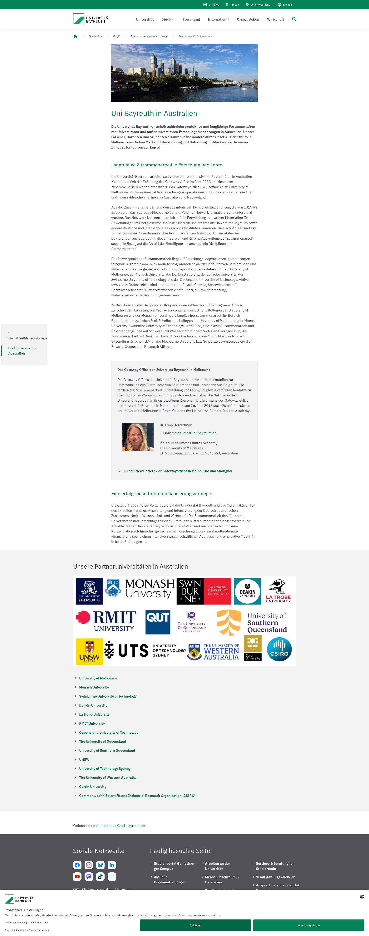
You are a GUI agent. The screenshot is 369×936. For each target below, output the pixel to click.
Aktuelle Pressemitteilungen (170, 879)
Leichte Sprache (260, 4)
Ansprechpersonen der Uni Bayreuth (277, 888)
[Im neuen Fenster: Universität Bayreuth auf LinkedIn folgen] (112, 865)
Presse (235, 4)
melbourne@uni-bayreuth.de (194, 433)
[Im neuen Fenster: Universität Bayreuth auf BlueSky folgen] (100, 865)
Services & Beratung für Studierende (275, 866)
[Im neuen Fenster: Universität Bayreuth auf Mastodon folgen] (89, 876)
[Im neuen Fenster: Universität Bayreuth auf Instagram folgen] (89, 865)
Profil (116, 36)
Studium (168, 19)
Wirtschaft (275, 19)
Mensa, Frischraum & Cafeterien (222, 879)
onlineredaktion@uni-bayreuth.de (119, 825)
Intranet (214, 4)
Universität (145, 19)
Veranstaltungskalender (275, 877)
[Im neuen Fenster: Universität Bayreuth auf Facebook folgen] (77, 865)
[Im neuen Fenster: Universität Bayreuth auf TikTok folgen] (100, 876)
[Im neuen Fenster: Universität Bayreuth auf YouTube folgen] (77, 876)
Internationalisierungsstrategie (149, 36)
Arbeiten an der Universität (217, 866)
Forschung (191, 19)
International (218, 19)
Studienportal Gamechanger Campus (175, 866)
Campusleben (248, 19)
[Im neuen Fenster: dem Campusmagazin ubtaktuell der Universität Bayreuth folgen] (112, 876)
